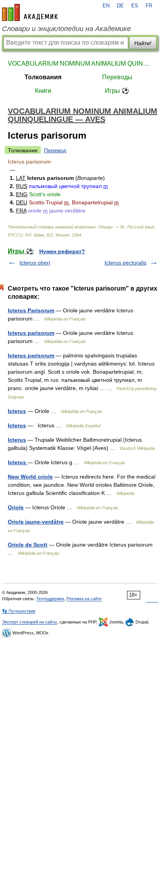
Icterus (17, 411)
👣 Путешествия (18, 611)
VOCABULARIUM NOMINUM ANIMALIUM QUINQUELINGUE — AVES (80, 63)
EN (106, 6)
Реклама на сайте (84, 598)
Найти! (142, 43)
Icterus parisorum (31, 333)
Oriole (16, 507)
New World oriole (30, 477)
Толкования (42, 77)
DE (120, 6)
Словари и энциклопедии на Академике (66, 29)
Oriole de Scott (27, 545)
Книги (43, 90)
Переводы (117, 77)
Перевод (55, 150)
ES (134, 6)
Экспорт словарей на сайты (29, 622)
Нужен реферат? (62, 251)
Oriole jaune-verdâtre (36, 522)
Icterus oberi (34, 262)
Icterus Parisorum (31, 310)
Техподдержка (50, 598)
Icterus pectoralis (125, 262)
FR (149, 6)
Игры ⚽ (117, 90)
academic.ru (30, 12)
